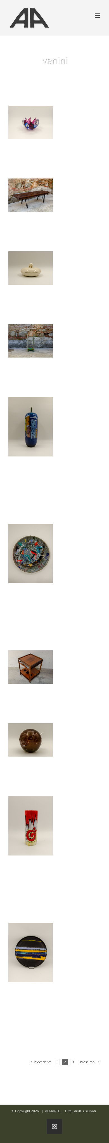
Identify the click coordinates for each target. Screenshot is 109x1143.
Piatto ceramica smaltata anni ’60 (30, 952)
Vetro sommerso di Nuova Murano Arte (30, 122)
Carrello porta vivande (30, 667)
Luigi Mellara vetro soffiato (30, 740)
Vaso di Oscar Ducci (30, 426)
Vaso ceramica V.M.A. (30, 825)
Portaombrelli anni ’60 (30, 341)
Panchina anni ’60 (30, 195)
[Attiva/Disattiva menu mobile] (98, 15)
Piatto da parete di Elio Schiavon (30, 553)
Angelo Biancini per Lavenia (30, 268)
